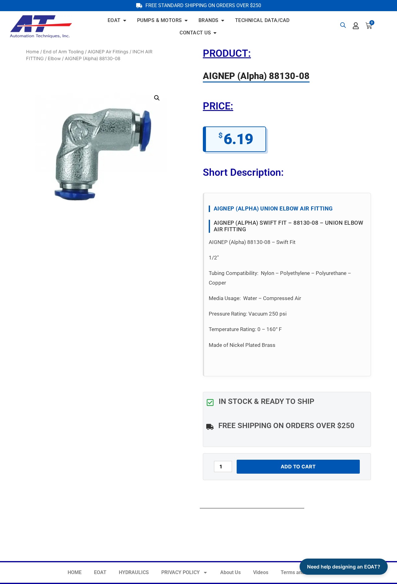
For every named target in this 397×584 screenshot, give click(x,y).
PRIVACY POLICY (180, 572)
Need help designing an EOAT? (343, 567)
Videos (260, 572)
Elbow (54, 58)
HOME (75, 572)
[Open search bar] (343, 25)
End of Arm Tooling (63, 52)
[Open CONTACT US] (214, 33)
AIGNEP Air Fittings (108, 52)
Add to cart (298, 466)
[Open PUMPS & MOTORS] (186, 20)
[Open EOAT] (124, 20)
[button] (157, 98)
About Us (230, 572)
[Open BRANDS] (222, 20)
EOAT (100, 572)
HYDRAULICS (134, 572)
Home (32, 52)
